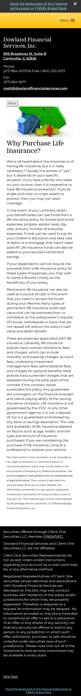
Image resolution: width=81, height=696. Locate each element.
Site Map (10, 677)
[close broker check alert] (75, 3)
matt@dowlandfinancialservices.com (35, 88)
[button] (67, 20)
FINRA (48, 537)
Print (12, 103)
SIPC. (59, 537)
